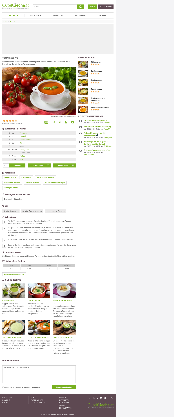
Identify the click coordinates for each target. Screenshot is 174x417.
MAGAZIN (58, 15)
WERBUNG (63, 398)
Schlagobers (24, 149)
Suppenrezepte (10, 177)
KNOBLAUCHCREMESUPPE (64, 300)
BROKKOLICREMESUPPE (63, 337)
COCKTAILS (35, 15)
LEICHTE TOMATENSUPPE (38, 337)
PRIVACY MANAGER (39, 403)
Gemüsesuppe (96, 80)
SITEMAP (6, 403)
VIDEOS (102, 15)
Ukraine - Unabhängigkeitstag (95, 120)
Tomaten (23, 133)
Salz (21, 159)
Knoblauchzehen (26, 140)
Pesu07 (107, 123)
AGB (32, 398)
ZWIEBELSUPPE (34, 300)
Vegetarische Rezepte (45, 177)
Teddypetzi (108, 138)
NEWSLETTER (65, 400)
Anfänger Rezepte (11, 188)
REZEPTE (13, 15)
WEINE (62, 405)
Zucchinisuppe (96, 89)
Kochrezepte (26, 177)
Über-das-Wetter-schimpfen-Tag (97, 150)
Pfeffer (22, 156)
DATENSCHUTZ (37, 400)
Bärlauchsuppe (96, 62)
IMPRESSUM (7, 398)
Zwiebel (23, 136)
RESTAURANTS (65, 408)
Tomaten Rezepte (32, 183)
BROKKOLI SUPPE (9, 300)
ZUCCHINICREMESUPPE (12, 337)
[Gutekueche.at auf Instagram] (101, 398)
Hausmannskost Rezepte (55, 183)
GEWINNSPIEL (65, 403)
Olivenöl (23, 143)
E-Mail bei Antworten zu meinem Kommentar (22, 387)
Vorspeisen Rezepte (12, 183)
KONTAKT (6, 400)
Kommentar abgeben (64, 387)
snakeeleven (89, 155)
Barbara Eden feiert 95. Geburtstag (97, 127)
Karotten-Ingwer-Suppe (100, 107)
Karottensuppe (96, 71)
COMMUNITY (80, 15)
